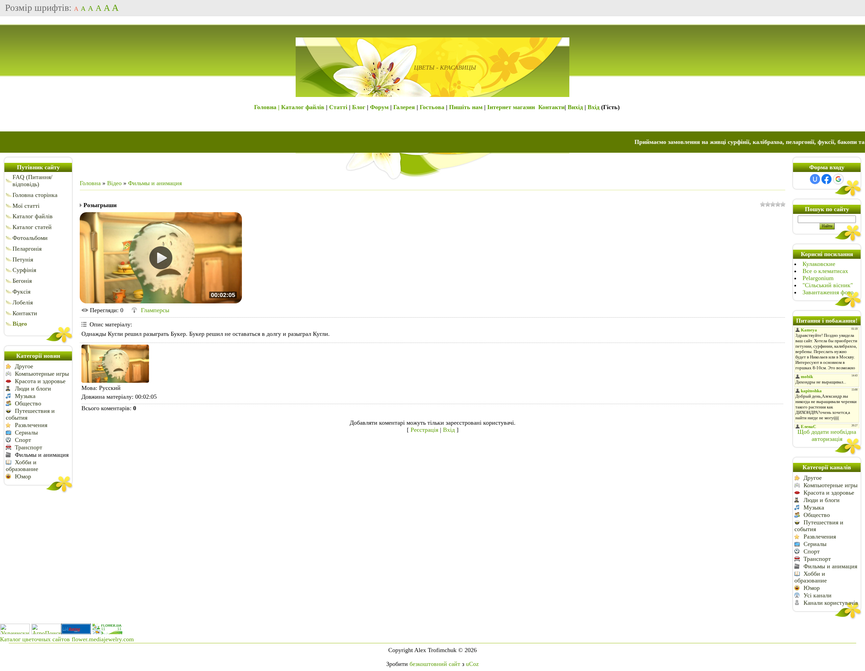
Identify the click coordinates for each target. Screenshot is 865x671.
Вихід (575, 107)
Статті (338, 107)
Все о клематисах (825, 271)
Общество (28, 403)
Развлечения (31, 425)
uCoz (472, 664)
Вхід (593, 107)
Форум (379, 107)
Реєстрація (424, 429)
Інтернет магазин (511, 107)
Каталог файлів (302, 107)
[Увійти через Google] (838, 179)
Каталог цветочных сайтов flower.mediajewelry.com (67, 639)
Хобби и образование (22, 465)
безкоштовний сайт (435, 664)
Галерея (404, 107)
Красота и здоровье (40, 381)
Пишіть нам (466, 107)
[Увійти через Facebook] (826, 179)
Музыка (25, 396)
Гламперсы (155, 310)
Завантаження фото (828, 292)
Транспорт (28, 447)
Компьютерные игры (42, 373)
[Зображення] (115, 364)
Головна (90, 183)
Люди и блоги (33, 388)
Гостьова (432, 107)
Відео (114, 183)
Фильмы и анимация (42, 454)
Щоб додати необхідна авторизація (826, 435)
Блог (358, 107)
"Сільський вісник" (827, 285)
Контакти (551, 107)
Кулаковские (818, 263)
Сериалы (26, 432)
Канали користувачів (831, 602)
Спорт (23, 440)
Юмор (23, 476)
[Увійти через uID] (815, 179)
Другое (24, 366)
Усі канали (818, 595)
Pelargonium (818, 278)
